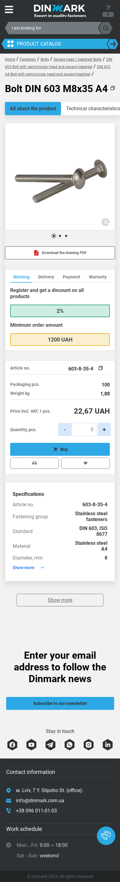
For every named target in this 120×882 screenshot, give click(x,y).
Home (10, 59)
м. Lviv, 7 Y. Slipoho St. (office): (49, 790)
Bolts (45, 59)
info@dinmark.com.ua (40, 800)
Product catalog (39, 44)
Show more (60, 600)
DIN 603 (88, 528)
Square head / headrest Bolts (78, 59)
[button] (53, 235)
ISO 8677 (101, 531)
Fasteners (28, 59)
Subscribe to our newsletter (60, 703)
